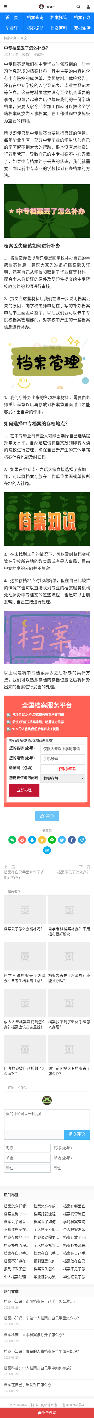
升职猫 (47, 6)
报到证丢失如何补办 (47, 1261)
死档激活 (82, 28)
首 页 (11, 17)
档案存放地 (17, 1237)
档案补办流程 (17, 1245)
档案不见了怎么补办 (76, 1269)
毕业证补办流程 (47, 1277)
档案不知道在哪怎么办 (17, 1261)
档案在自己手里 (47, 1253)
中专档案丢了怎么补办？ (27, 48)
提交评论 (76, 1134)
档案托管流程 (47, 1214)
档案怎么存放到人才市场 (47, 1206)
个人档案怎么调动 (76, 1230)
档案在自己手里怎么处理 (76, 1253)
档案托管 (58, 17)
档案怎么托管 (17, 1206)
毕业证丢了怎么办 (76, 1277)
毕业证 (11, 28)
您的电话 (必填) (22, 758)
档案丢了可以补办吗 (17, 1222)
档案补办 (82, 17)
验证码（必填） (42, 768)
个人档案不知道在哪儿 (47, 1230)
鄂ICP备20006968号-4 (69, 1405)
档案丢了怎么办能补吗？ (24, 929)
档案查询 (35, 17)
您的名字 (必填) (22, 748)
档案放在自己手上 (76, 1261)
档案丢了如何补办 (47, 1222)
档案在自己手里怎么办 (17, 1253)
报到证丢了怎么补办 (17, 1269)
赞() (50, 816)
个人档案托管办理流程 (47, 1245)
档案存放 (74, 1237)
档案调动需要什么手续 (47, 1237)
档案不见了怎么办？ (73, 872)
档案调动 (35, 28)
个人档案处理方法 (17, 1277)
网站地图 (47, 1405)
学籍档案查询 (76, 1222)
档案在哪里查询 (76, 1206)
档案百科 (58, 28)
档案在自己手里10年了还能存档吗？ (24, 874)
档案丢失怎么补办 (47, 1269)
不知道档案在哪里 (17, 1230)
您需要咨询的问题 (23, 778)
